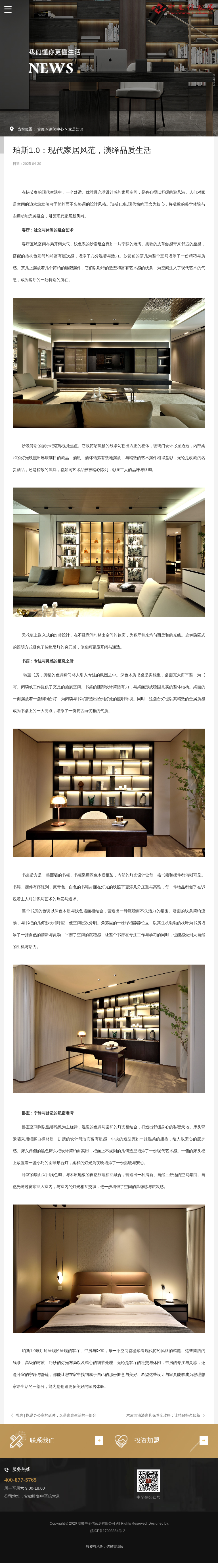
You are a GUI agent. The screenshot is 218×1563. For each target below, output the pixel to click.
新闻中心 (56, 129)
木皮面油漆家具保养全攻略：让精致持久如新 (163, 1415)
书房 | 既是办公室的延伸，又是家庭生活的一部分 (56, 1415)
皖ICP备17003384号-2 (107, 1531)
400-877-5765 (20, 1480)
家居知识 (75, 129)
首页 (41, 129)
